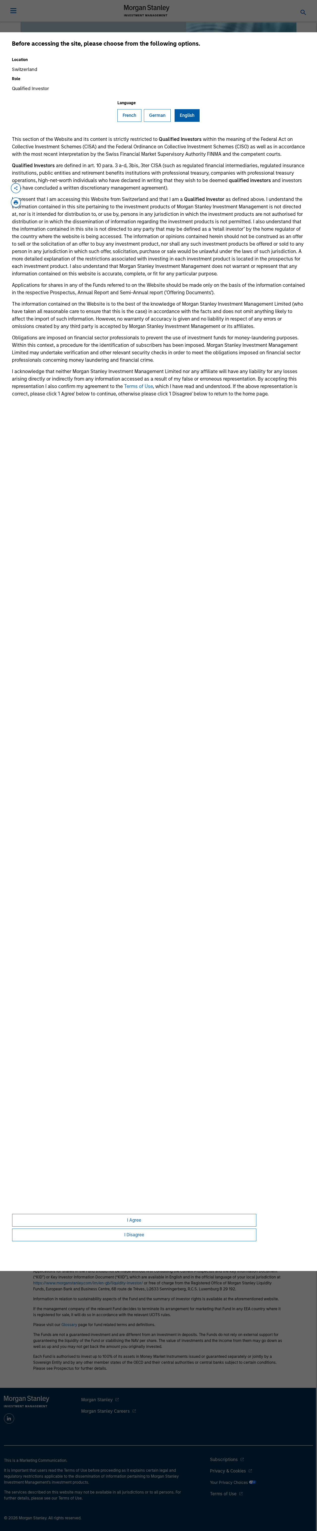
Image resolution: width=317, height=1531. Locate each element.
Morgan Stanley (97, 1399)
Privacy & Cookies (228, 1471)
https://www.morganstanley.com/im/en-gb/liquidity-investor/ (88, 1283)
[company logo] (147, 10)
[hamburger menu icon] (13, 10)
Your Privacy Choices (229, 1482)
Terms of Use (138, 386)
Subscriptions (224, 1459)
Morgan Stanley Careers (105, 1411)
